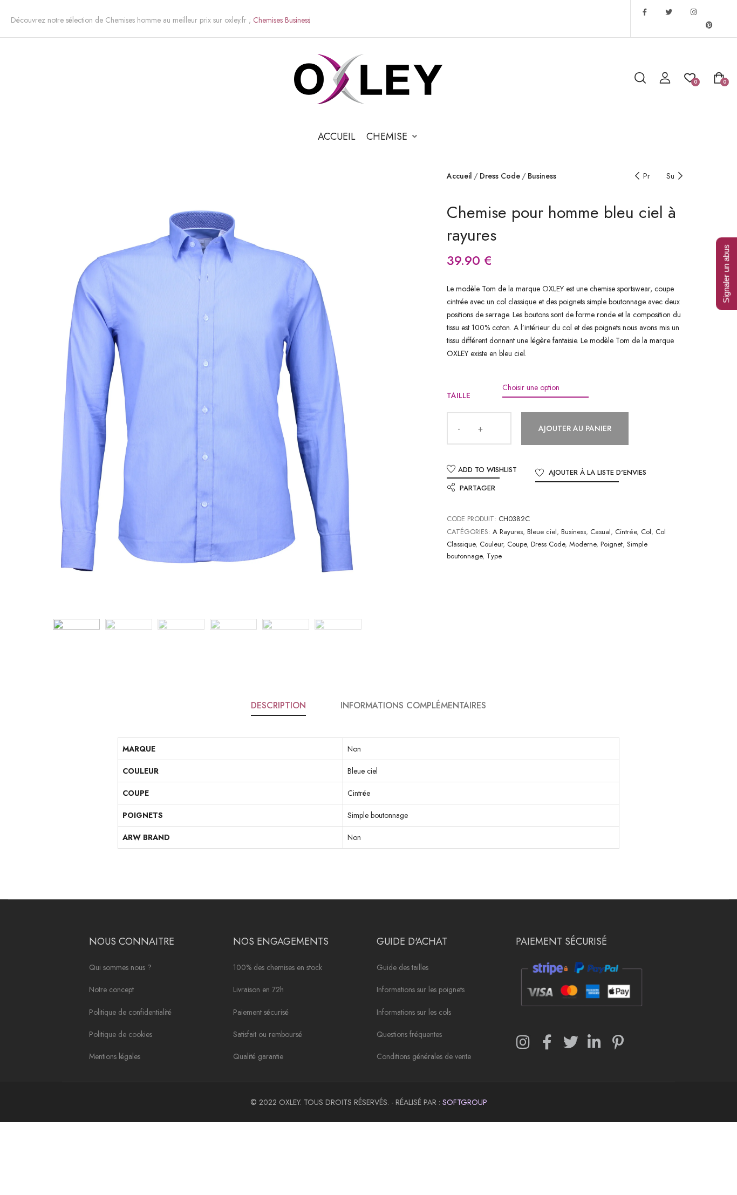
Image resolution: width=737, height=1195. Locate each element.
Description (278, 705)
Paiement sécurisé (261, 1013)
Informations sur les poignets (421, 990)
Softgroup (464, 1102)
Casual (600, 532)
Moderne (582, 544)
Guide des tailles (402, 968)
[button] (393, 137)
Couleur (491, 544)
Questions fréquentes (409, 1035)
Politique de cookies (120, 1035)
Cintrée (626, 532)
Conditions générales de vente (424, 1057)
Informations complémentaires (413, 705)
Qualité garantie (258, 1057)
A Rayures (508, 532)
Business (542, 175)
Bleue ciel (542, 532)
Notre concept (111, 990)
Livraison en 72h (258, 990)
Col (646, 532)
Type (494, 556)
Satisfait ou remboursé (267, 1035)
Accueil (459, 175)
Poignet (611, 544)
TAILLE (458, 395)
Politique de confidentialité (130, 1013)
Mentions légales (114, 1057)
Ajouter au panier (574, 428)
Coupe (517, 544)
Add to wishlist (487, 470)
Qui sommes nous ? (120, 968)
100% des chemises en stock (277, 968)
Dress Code (500, 175)
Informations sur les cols (414, 1013)
